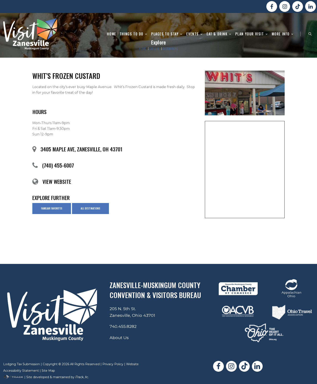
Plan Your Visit (249, 34)
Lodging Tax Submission (21, 364)
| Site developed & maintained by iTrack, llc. (56, 377)
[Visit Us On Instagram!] (284, 6)
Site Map (48, 371)
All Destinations (90, 208)
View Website (56, 181)
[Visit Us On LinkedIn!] (310, 6)
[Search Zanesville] (310, 34)
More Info (281, 34)
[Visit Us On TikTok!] (297, 6)
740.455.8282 (123, 326)
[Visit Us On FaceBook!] (271, 6)
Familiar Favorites (51, 208)
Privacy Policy (112, 364)
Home (111, 34)
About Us (119, 337)
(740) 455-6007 (58, 165)
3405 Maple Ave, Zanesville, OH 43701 (81, 149)
